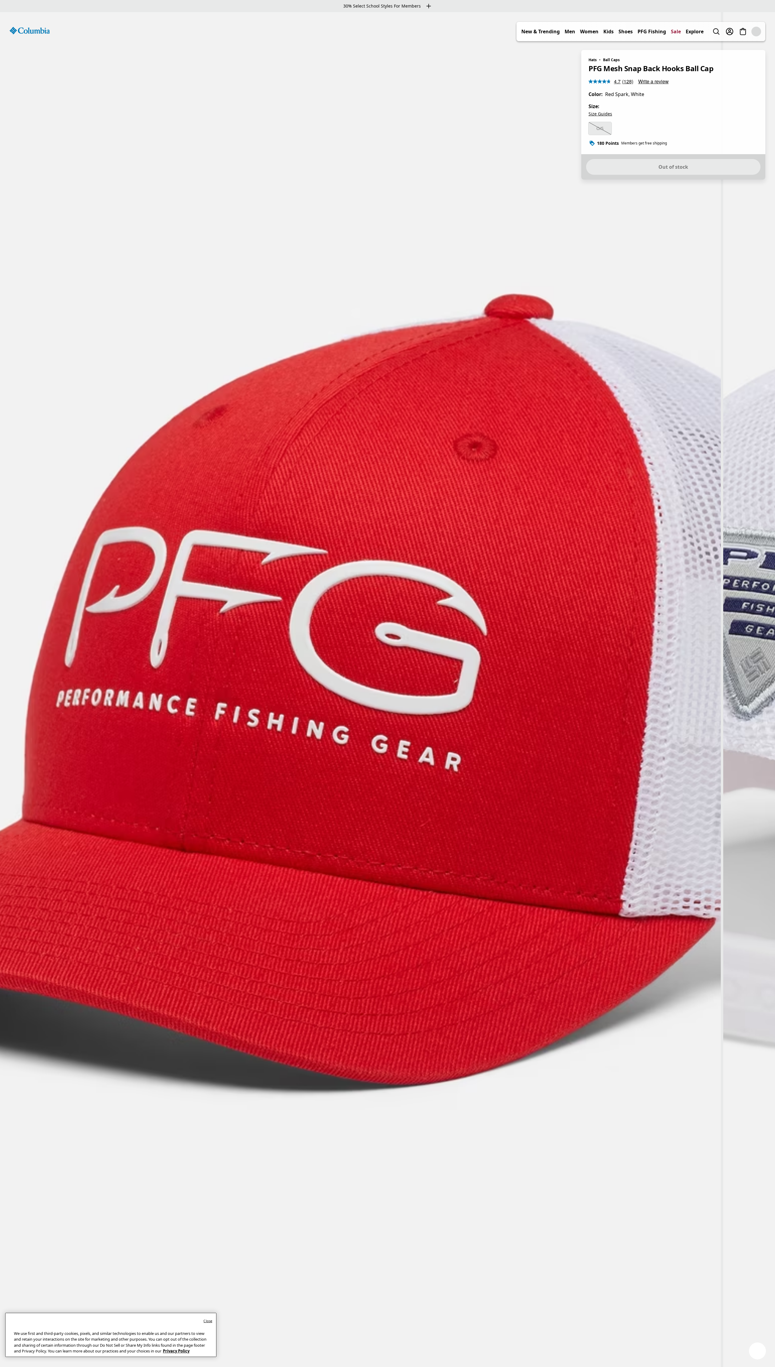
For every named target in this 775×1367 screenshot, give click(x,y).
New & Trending (554, 31)
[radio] (600, 128)
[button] (757, 1350)
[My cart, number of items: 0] (756, 31)
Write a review (653, 81)
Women (602, 31)
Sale (689, 31)
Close (207, 1321)
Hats (593, 59)
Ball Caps (611, 59)
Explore (708, 31)
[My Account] (743, 31)
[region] (387, 689)
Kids (622, 31)
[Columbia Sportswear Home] (30, 30)
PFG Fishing (665, 31)
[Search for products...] (729, 31)
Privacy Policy (176, 1351)
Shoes (639, 31)
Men (583, 31)
